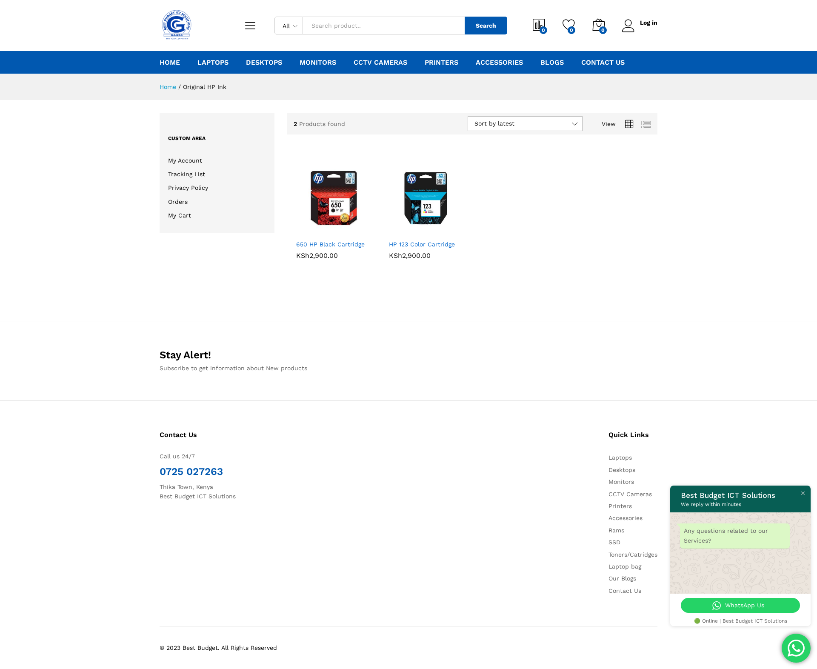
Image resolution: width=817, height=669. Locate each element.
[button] (303, 226)
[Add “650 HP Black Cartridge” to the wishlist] (340, 226)
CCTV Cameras (630, 494)
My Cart (179, 215)
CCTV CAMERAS (380, 62)
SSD (614, 542)
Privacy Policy (188, 187)
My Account (185, 160)
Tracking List (186, 174)
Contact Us (624, 590)
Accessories (625, 518)
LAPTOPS (213, 62)
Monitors (621, 481)
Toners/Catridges (632, 554)
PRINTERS (441, 62)
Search (486, 25)
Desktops (621, 469)
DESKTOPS (264, 62)
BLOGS (552, 62)
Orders (178, 201)
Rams (616, 530)
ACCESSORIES (499, 62)
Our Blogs (622, 578)
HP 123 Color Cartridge (422, 244)
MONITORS (318, 62)
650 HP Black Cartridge (330, 244)
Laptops (620, 457)
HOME (170, 62)
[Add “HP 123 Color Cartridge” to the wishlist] (433, 226)
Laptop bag (624, 566)
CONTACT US (603, 62)
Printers (620, 506)
